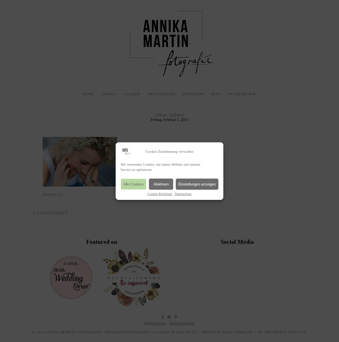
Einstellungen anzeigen (197, 184)
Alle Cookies (133, 184)
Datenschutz (183, 194)
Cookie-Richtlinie (159, 194)
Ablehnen (161, 184)
